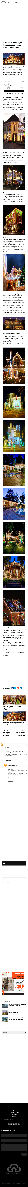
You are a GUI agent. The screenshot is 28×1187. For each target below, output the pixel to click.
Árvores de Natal (15, 678)
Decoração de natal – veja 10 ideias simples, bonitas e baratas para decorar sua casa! (13, 708)
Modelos (15, 682)
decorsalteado (12, 765)
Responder (7, 760)
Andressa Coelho (9, 745)
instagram (15, 879)
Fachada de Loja (20, 680)
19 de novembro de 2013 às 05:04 (20, 744)
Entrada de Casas (14, 680)
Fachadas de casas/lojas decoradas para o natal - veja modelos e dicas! (14, 723)
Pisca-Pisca (23, 682)
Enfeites (8, 680)
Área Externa (8, 678)
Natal (19, 682)
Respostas (7, 763)
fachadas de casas (6, 682)
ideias (12, 682)
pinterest (15, 882)
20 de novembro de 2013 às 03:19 (20, 766)
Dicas (4, 680)
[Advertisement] (14, 23)
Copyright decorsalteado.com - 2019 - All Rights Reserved (14, 1182)
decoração (20, 678)
